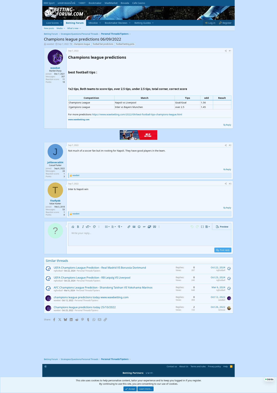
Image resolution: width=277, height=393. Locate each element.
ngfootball (58, 270)
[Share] (226, 51)
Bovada (125, 2)
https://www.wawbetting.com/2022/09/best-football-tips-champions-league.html (137, 114)
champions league (82, 44)
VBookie (93, 22)
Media (60, 28)
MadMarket (111, 2)
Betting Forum (75, 22)
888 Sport (49, 2)
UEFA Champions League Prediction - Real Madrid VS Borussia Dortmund (100, 267)
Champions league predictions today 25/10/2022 (85, 307)
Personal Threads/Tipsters (88, 270)
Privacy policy (214, 366)
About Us (183, 366)
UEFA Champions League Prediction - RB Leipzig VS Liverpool (92, 277)
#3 (230, 183)
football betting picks (125, 44)
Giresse (221, 309)
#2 (230, 145)
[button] (61, 23)
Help (225, 366)
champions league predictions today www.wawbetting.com (91, 297)
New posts (49, 28)
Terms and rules (198, 366)
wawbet (50, 43)
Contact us (172, 366)
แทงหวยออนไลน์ (66, 2)
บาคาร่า (149, 373)
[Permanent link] (128, 57)
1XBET (81, 2)
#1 (230, 50)
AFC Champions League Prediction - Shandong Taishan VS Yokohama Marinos (103, 287)
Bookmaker (95, 2)
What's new (72, 28)
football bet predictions (103, 44)
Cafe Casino (138, 2)
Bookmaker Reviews (116, 22)
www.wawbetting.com (78, 119)
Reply (228, 124)
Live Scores (52, 22)
